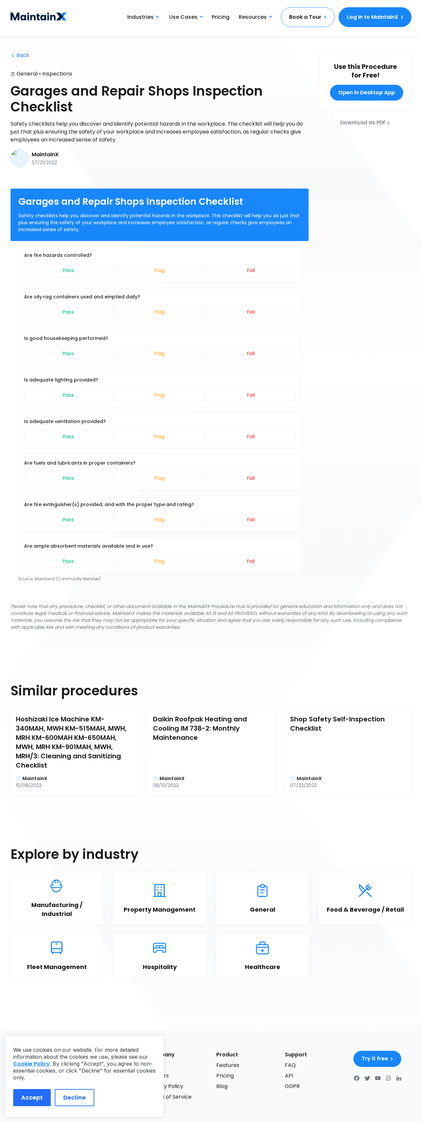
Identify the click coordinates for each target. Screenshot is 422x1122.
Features (227, 1065)
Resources (253, 17)
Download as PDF (363, 122)
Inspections (57, 74)
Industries (140, 17)
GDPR (292, 1086)
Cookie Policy (31, 1064)
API (289, 1075)
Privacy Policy (165, 1086)
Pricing (220, 17)
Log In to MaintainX (372, 17)
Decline (74, 1097)
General (27, 74)
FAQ (290, 1065)
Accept (32, 1097)
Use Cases (183, 17)
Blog (221, 1086)
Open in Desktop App (366, 92)
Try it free (375, 1058)
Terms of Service (170, 1097)
